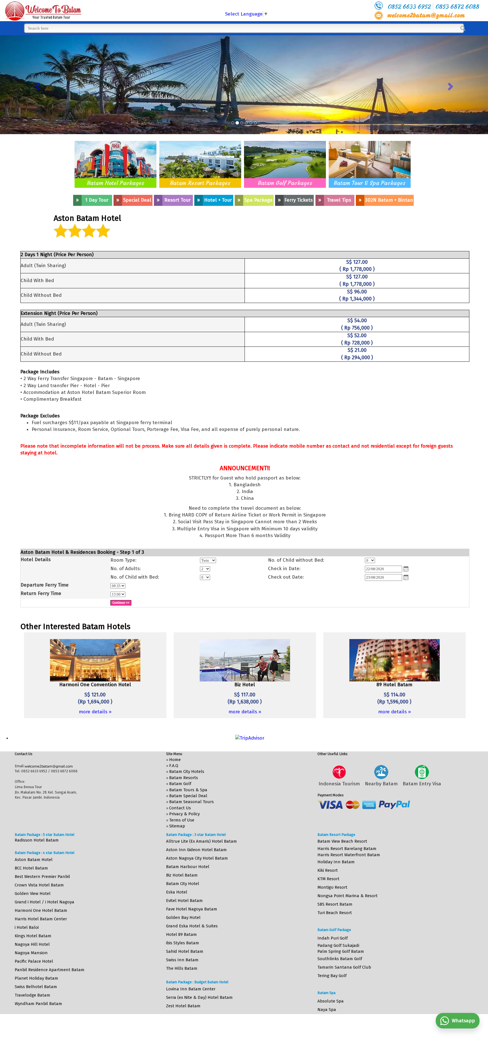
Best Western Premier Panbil (42, 876)
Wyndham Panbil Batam (38, 1003)
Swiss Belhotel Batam (36, 986)
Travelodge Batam (32, 995)
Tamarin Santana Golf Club (344, 967)
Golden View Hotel (33, 893)
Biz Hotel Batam (182, 875)
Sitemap (177, 826)
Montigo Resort (332, 887)
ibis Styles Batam (182, 942)
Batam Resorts (183, 777)
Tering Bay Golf (332, 975)
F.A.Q (173, 765)
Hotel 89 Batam (181, 934)
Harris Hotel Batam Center (41, 918)
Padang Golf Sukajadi (338, 945)
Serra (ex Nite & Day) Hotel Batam (199, 997)
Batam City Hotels (186, 771)
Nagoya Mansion (31, 952)
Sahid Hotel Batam (184, 951)
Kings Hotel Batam (33, 935)
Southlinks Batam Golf (339, 958)
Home (175, 759)
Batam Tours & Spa (188, 789)
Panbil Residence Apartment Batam (49, 969)
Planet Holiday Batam (36, 978)
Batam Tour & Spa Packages (370, 182)
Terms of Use (181, 820)
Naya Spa (326, 1009)
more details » (95, 712)
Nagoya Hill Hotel (32, 944)
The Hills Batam (181, 968)
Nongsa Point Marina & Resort (347, 895)
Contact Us (180, 807)
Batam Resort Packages (200, 182)
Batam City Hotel (182, 883)
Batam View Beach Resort (342, 841)
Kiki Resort (327, 870)
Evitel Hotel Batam (184, 900)
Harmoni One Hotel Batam (41, 910)
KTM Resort (328, 878)
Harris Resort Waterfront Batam (348, 854)
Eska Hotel (176, 892)
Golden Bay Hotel (183, 917)
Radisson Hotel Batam (37, 840)
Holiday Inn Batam (336, 861)
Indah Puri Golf (332, 938)
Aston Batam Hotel (34, 859)
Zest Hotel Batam (183, 1005)
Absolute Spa (330, 1001)
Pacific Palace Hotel (34, 961)
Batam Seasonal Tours (191, 801)
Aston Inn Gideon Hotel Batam (196, 849)
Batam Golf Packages (285, 182)
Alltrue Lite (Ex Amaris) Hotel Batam (201, 841)
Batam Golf (180, 783)
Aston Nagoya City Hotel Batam (197, 858)
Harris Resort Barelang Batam (346, 848)
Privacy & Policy (184, 813)
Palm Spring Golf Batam (340, 951)
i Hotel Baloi (27, 927)
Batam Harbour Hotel (187, 866)
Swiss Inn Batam (182, 959)
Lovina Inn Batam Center (190, 988)
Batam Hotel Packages (115, 182)
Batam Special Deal (188, 795)
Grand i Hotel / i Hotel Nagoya (44, 901)
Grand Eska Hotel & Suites (192, 926)
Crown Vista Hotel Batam (39, 885)
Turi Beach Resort (334, 912)
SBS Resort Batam (334, 904)
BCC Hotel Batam (31, 868)
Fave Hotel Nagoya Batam (191, 909)
